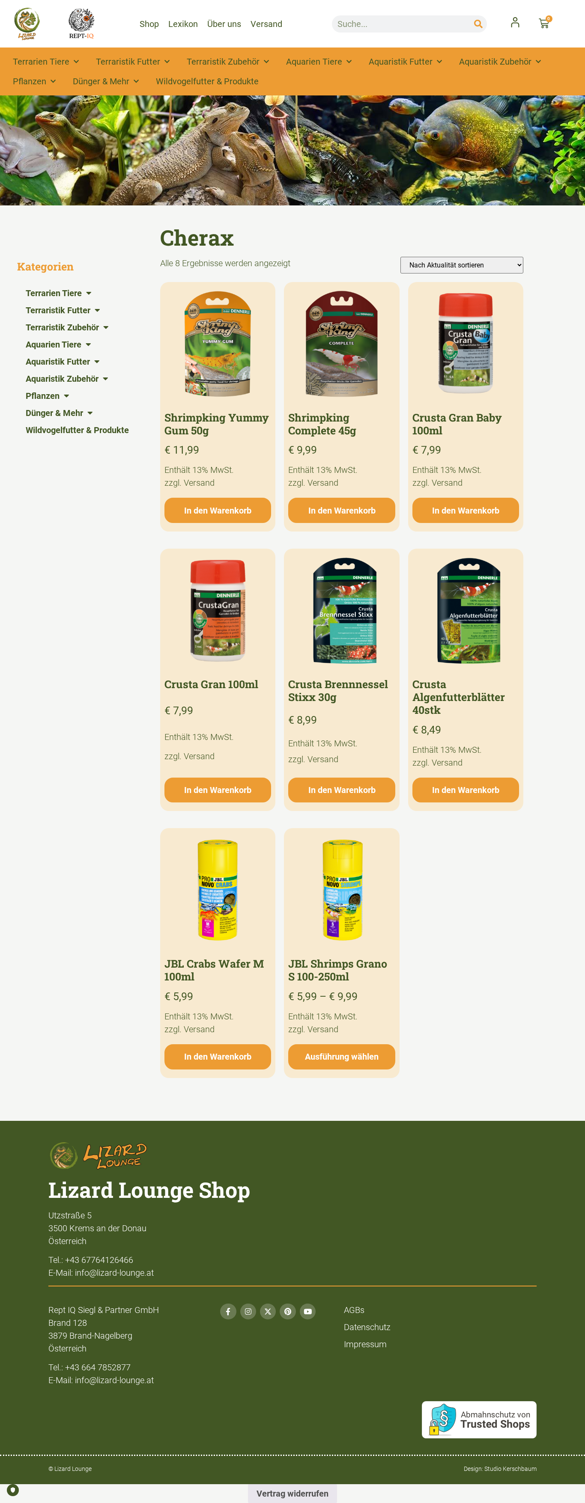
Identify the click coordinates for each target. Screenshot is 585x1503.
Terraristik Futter (128, 61)
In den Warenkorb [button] (217, 510)
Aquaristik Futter (401, 61)
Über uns (224, 24)
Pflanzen (29, 81)
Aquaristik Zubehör (495, 61)
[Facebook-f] (228, 1311)
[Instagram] (248, 1311)
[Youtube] (308, 1311)
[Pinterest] (287, 1311)
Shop (149, 24)
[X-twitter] (268, 1311)
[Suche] (478, 24)
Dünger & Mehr (101, 81)
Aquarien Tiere (314, 61)
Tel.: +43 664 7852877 (89, 1367)
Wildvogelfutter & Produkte (207, 81)
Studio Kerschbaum (510, 1468)
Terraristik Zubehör (223, 61)
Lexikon (183, 24)
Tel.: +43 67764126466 (90, 1260)
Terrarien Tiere (41, 61)
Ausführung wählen (342, 1057)
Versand (266, 24)
